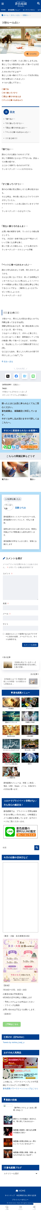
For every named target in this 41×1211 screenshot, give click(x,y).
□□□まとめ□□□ (11, 138)
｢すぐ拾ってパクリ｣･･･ (14, 123)
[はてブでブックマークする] (25, 376)
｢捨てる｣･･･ (10, 119)
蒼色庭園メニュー (14, 10)
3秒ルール (8, 392)
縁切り (30, 764)
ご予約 (7, 1209)
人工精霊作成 (11, 778)
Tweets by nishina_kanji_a (13, 1042)
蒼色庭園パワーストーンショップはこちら (20, 1089)
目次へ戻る (8, 361)
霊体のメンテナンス (11, 722)
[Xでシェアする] (8, 376)
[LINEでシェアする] (33, 376)
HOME (3, 10)
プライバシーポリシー (20, 1200)
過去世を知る (11, 736)
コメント (8, 573)
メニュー (20, 1209)
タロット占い (20, 392)
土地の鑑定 (30, 736)
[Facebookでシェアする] (16, 376)
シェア (34, 1209)
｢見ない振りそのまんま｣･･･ (16, 128)
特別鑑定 (11, 708)
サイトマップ (10, 1195)
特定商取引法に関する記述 (26, 1195)
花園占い (16, 385)
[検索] (36, 847)
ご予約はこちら (11, 1024)
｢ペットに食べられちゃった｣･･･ (18, 132)
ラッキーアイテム (11, 395)
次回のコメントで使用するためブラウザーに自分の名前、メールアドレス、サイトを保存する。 (21, 636)
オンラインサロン (29, 10)
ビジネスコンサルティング (11, 750)
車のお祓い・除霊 (30, 750)
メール (7, 614)
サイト (5, 624)
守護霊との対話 (30, 722)
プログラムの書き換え (11, 764)
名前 (6, 603)
